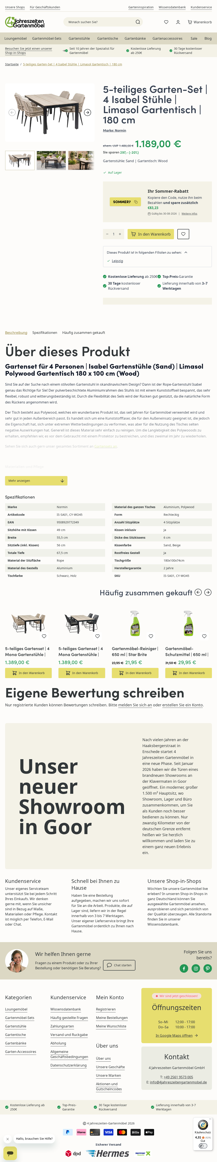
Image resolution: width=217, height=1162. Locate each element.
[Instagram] (196, 968)
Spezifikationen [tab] (44, 332)
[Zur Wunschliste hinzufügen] (183, 234)
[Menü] (210, 1120)
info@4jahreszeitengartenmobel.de (178, 1082)
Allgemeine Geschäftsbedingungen (69, 1054)
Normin (120, 130)
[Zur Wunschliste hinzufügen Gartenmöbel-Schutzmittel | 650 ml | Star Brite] (204, 636)
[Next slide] (208, 592)
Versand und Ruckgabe (69, 1034)
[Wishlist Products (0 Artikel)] (166, 22)
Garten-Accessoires (20, 1051)
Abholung (58, 1043)
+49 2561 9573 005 (178, 1077)
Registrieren (106, 1009)
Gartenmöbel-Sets (46, 38)
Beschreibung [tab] (16, 332)
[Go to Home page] (24, 22)
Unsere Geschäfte (110, 1067)
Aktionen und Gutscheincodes (109, 1086)
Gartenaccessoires (167, 38)
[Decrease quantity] (107, 234)
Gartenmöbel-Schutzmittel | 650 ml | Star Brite (187, 651)
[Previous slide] (198, 592)
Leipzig (117, 261)
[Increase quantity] (120, 234)
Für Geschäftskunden (45, 7)
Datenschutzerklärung (68, 1065)
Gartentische (107, 38)
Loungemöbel (15, 38)
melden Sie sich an (135, 704)
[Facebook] (184, 968)
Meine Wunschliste (111, 1026)
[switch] (203, 1145)
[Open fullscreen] (50, 112)
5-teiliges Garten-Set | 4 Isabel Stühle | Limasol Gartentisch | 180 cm (72, 64)
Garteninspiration (141, 7)
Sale (194, 38)
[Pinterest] (207, 968)
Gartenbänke (135, 38)
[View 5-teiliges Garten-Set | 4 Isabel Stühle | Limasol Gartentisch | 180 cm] (20, 160)
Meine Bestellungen (112, 1017)
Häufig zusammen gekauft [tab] (83, 332)
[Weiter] (87, 112)
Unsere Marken (108, 1075)
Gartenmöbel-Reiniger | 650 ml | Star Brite (135, 651)
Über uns (103, 1058)
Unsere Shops (15, 7)
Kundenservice (201, 7)
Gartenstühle (79, 38)
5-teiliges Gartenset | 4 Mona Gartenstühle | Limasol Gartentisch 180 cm (27, 651)
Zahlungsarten (62, 1026)
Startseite (12, 64)
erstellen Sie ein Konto (182, 704)
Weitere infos (189, 213)
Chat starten (123, 965)
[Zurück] (12, 112)
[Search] (138, 22)
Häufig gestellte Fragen (69, 1017)
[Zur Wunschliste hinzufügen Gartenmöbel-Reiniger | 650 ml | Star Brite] (151, 636)
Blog (208, 38)
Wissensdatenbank (172, 7)
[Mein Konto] (178, 22)
